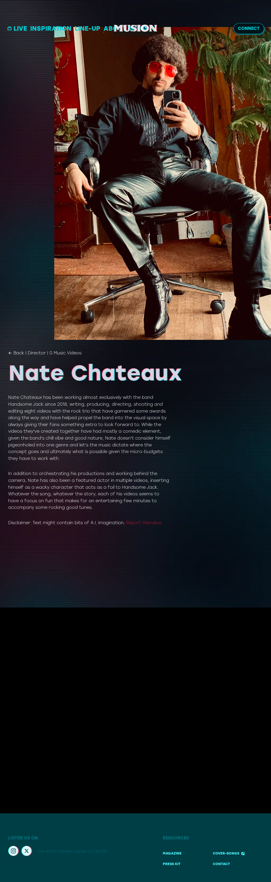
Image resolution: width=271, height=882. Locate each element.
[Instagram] (13, 852)
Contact (221, 864)
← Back (16, 352)
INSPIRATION (50, 28)
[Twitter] (26, 852)
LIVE (20, 28)
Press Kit (171, 864)
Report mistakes (144, 522)
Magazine (172, 854)
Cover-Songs (226, 854)
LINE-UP (87, 28)
